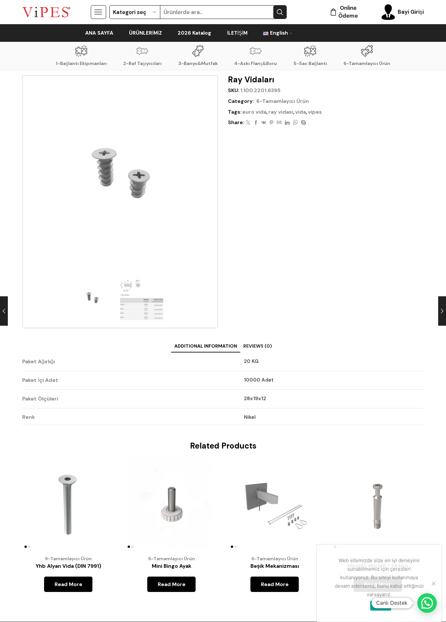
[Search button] (279, 12)
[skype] (302, 123)
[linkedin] (287, 123)
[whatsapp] (295, 123)
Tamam (381, 605)
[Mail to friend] (279, 123)
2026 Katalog (194, 33)
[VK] (264, 123)
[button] (427, 603)
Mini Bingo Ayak (171, 566)
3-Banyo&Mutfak (198, 63)
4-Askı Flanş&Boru (255, 63)
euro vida (254, 111)
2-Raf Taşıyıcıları (142, 63)
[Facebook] (256, 123)
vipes (315, 111)
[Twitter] (248, 123)
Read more (102, 506)
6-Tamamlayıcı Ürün (366, 63)
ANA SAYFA (99, 33)
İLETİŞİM (237, 33)
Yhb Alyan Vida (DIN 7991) (68, 566)
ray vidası (280, 111)
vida (300, 111)
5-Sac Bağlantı (310, 63)
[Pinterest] (271, 123)
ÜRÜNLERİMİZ (145, 33)
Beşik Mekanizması (274, 566)
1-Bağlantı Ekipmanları (81, 63)
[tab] (205, 346)
